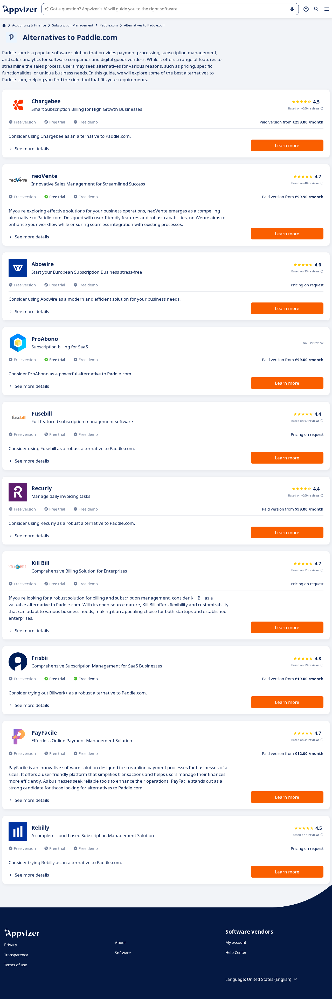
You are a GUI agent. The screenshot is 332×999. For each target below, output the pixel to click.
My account (235, 942)
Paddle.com (109, 25)
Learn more (287, 145)
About (120, 942)
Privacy (10, 944)
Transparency (16, 954)
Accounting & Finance (29, 25)
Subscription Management (72, 25)
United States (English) (269, 979)
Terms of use (15, 964)
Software (123, 952)
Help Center (235, 952)
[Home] (4, 25)
